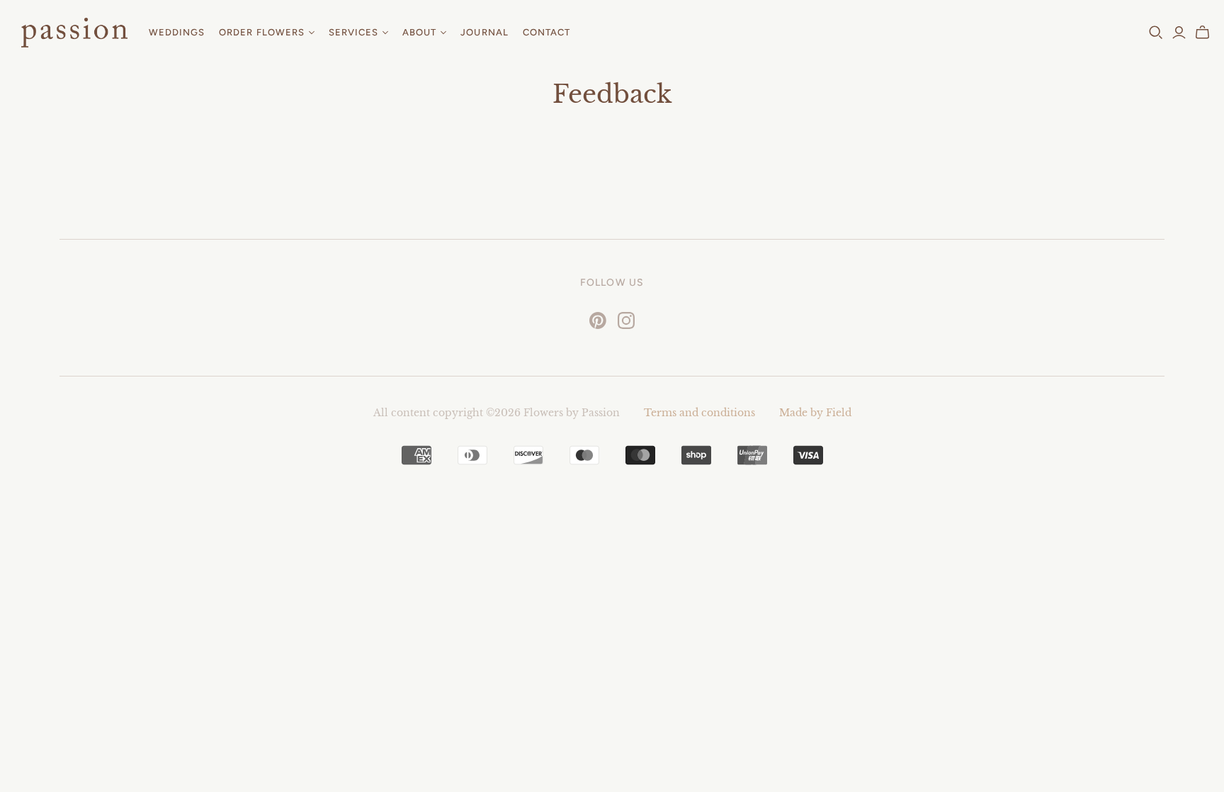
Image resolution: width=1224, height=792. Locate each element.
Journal (484, 32)
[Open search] (1156, 33)
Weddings (177, 32)
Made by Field (815, 412)
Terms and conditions (699, 412)
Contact (546, 32)
